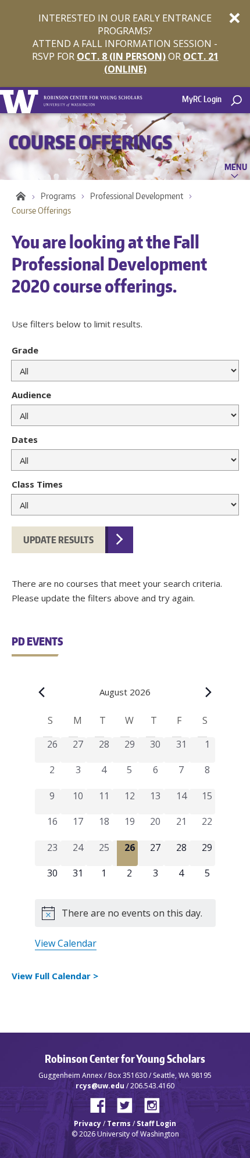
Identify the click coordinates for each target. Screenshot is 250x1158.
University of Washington (21, 100)
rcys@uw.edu (100, 1086)
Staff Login (156, 1123)
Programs (58, 195)
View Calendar (66, 943)
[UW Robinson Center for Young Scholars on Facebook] (102, 1102)
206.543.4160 (152, 1086)
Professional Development (136, 195)
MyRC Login (202, 99)
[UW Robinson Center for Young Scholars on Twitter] (129, 1102)
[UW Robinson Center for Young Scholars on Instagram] (152, 1102)
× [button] (234, 17)
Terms (119, 1123)
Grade (25, 350)
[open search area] (236, 100)
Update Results (58, 540)
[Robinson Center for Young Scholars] (93, 96)
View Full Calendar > (55, 976)
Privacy (87, 1123)
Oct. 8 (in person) (121, 56)
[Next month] (209, 692)
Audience (31, 395)
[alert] (125, 913)
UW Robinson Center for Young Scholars (19, 196)
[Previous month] (42, 692)
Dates (25, 439)
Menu (235, 166)
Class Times (37, 484)
